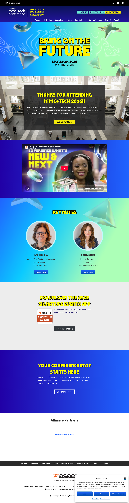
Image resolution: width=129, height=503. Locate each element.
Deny (101, 494)
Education (46, 463)
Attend (24, 463)
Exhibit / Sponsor (97, 12)
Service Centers (95, 20)
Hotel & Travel (80, 20)
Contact (108, 20)
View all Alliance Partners (64, 434)
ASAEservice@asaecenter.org (73, 489)
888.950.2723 (52, 489)
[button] (125, 478)
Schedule (48, 20)
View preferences (118, 494)
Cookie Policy (95, 499)
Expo (70, 20)
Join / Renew (82, 12)
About (105, 463)
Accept (85, 494)
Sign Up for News (112, 12)
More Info (41, 272)
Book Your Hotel (64, 392)
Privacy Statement (105, 499)
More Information (64, 328)
